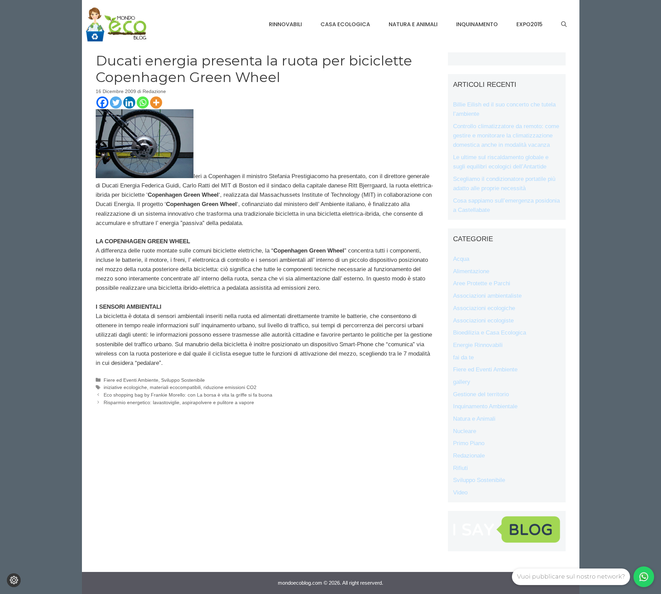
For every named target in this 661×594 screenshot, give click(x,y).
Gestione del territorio (481, 394)
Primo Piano (468, 443)
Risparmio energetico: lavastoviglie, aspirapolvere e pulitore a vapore (179, 402)
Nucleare (464, 431)
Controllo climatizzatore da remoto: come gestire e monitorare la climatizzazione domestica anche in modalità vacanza (506, 135)
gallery (461, 382)
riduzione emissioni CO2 (229, 387)
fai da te (463, 357)
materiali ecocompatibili (175, 387)
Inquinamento (477, 24)
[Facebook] (102, 102)
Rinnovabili (285, 24)
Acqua (461, 259)
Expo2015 (529, 24)
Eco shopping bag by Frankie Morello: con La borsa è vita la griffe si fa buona (188, 395)
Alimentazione (471, 271)
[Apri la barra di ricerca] (564, 24)
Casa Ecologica (345, 24)
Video (460, 492)
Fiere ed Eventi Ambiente (131, 380)
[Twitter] (116, 102)
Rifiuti (460, 468)
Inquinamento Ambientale (485, 406)
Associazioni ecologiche (484, 308)
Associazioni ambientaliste (487, 296)
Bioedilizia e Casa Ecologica (489, 332)
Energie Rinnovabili (478, 345)
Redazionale (469, 455)
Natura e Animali (413, 24)
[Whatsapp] (143, 102)
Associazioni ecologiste (483, 320)
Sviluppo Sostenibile (183, 380)
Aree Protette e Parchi (481, 283)
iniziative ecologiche (125, 387)
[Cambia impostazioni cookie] (14, 580)
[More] (156, 102)
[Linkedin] (129, 102)
